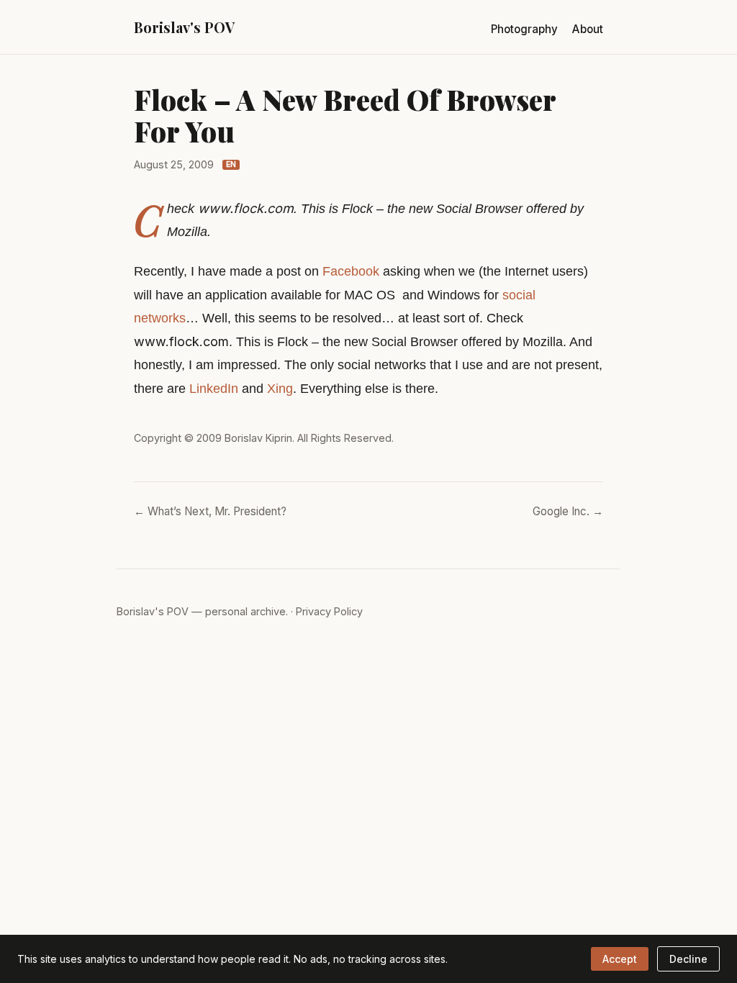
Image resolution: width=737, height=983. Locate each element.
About (587, 29)
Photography (524, 29)
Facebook (350, 271)
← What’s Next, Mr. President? (210, 511)
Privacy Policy (329, 611)
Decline (688, 959)
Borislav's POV (184, 27)
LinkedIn (213, 388)
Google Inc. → (568, 511)
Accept (619, 959)
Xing (280, 388)
